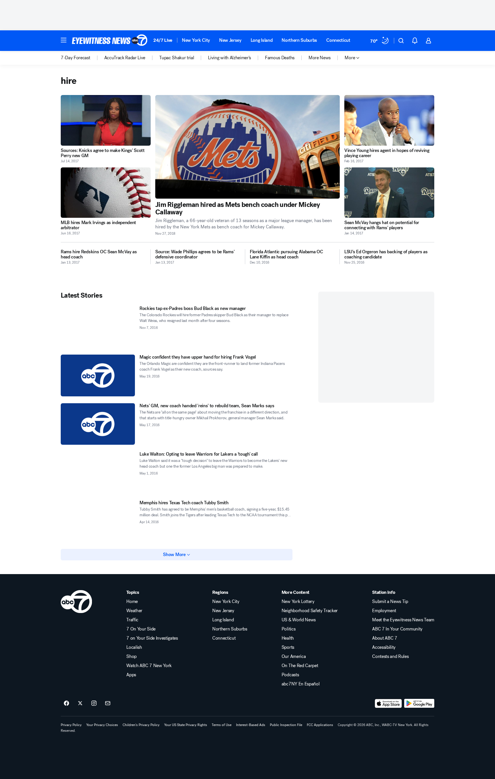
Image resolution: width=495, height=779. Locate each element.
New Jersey (230, 40)
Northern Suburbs (299, 40)
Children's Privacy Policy (141, 725)
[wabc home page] (76, 601)
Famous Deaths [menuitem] (279, 57)
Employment (384, 610)
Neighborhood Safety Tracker (310, 610)
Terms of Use (221, 725)
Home (132, 601)
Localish (134, 647)
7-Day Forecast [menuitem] (75, 57)
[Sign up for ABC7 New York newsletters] (107, 703)
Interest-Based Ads (250, 725)
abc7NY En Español (301, 684)
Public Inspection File (286, 725)
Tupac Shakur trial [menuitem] (176, 57)
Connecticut (338, 40)
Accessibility (384, 647)
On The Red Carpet (300, 665)
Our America (294, 656)
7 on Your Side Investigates (152, 638)
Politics (288, 629)
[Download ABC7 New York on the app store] (388, 703)
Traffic (132, 620)
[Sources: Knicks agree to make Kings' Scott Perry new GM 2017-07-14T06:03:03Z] (106, 120)
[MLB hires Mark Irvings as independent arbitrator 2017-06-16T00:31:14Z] (106, 192)
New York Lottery (298, 601)
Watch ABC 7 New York (149, 665)
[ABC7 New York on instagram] (94, 703)
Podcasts (290, 675)
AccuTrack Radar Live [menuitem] (125, 57)
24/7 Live (162, 40)
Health (288, 638)
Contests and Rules (390, 656)
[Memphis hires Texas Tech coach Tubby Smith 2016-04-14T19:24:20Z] (98, 521)
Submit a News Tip (390, 601)
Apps (131, 675)
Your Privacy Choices (102, 725)
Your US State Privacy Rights (185, 725)
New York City (196, 40)
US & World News (299, 620)
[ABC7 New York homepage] (110, 40)
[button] (64, 40)
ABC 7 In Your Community (397, 629)
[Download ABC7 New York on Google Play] (419, 703)
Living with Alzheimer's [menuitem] (229, 57)
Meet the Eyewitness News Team (403, 620)
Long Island (261, 40)
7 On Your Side (141, 629)
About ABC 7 (384, 638)
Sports (288, 647)
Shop (131, 656)
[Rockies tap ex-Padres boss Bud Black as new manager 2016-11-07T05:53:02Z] (98, 327)
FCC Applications (320, 725)
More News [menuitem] (320, 57)
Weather (134, 610)
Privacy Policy (71, 725)
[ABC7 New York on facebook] (66, 703)
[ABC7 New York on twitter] (80, 703)
